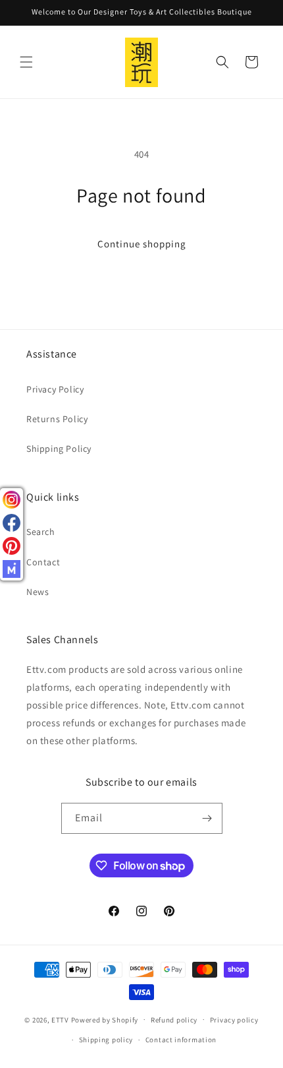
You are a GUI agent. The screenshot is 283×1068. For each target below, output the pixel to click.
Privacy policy (234, 1019)
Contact (43, 562)
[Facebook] (11, 523)
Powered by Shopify (105, 1019)
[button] (26, 62)
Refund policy (174, 1019)
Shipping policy (106, 1039)
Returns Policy (57, 419)
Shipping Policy (58, 449)
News (37, 592)
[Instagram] (11, 499)
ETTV (60, 1019)
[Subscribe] (207, 818)
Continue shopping (141, 243)
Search (40, 532)
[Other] (11, 569)
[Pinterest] (11, 546)
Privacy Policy (55, 389)
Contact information (181, 1039)
